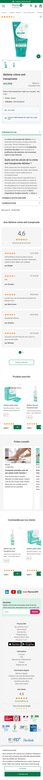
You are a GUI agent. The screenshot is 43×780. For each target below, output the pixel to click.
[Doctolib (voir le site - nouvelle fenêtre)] (28, 740)
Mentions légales (22, 673)
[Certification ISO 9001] (12, 718)
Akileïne (7, 83)
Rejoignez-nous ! (21, 640)
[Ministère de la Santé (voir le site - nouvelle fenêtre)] (25, 718)
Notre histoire (21, 629)
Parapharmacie (21, 635)
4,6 (21, 233)
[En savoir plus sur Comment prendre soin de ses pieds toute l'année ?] (18, 456)
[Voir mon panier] (40, 6)
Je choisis (22, 769)
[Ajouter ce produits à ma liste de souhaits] (41, 17)
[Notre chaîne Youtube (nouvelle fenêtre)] (13, 591)
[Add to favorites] (20, 385)
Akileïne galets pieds (11, 405)
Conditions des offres (21, 681)
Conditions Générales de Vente (21, 679)
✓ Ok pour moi (22, 774)
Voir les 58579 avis (21, 701)
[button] (3, 6)
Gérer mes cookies (21, 684)
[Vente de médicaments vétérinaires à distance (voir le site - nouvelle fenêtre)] (6, 728)
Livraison (21, 654)
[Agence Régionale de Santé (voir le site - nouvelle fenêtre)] (24, 728)
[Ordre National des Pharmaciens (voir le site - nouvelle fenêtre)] (15, 728)
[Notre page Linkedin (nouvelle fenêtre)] (7, 592)
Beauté (7, 465)
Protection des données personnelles (21, 676)
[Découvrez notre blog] (30, 592)
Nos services (21, 632)
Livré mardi (11, 110)
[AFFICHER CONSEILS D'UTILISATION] (40, 198)
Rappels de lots (21, 665)
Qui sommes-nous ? (21, 627)
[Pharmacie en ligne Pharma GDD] (16, 6)
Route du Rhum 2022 (21, 637)
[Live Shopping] (19, 591)
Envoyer (35, 612)
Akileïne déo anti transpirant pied (9, 550)
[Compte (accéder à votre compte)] (35, 6)
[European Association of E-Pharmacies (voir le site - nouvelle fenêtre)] (14, 740)
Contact (21, 662)
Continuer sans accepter (9, 750)
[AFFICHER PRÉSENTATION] (40, 132)
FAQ (21, 657)
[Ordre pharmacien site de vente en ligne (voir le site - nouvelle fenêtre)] (35, 718)
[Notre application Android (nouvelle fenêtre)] (28, 644)
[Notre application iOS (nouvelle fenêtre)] (14, 644)
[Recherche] (31, 6)
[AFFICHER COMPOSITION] (40, 203)
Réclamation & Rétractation (21, 660)
